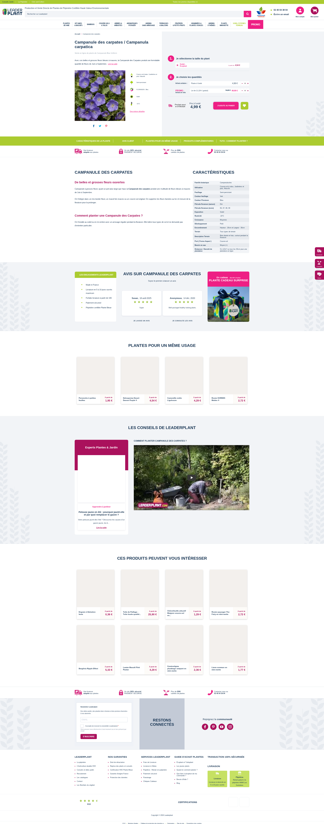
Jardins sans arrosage (148, 24)
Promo (255, 24)
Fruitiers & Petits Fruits (179, 24)
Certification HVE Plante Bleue (121, 752)
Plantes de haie (66, 24)
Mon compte (300, 17)
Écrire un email (281, 14)
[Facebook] (205, 709)
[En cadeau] (228, 305)
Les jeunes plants (183, 749)
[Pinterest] (213, 709)
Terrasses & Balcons (163, 24)
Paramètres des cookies (194, 816)
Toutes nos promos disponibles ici (185, 2)
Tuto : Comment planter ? (234, 141)
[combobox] (134, 14)
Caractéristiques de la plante (93, 141)
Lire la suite (112, 64)
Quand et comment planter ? (187, 752)
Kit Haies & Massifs (78, 24)
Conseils (319, 266)
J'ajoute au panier (226, 106)
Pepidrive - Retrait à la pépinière (155, 752)
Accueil (77, 34)
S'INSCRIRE (89, 719)
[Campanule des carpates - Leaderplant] (100, 95)
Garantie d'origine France (119, 756)
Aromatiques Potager (132, 24)
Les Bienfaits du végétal (86, 768)
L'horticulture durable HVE (86, 749)
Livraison (319, 254)
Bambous (90, 24)
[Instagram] (230, 709)
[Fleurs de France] (261, 12)
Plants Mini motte (224, 24)
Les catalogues (82, 760)
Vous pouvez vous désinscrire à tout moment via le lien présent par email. (103, 712)
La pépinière (81, 745)
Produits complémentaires (199, 141)
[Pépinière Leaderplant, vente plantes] (13, 12)
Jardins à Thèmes (211, 24)
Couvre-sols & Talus (104, 24)
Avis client (128, 141)
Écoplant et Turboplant (185, 745)
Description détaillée (137, 111)
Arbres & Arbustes (118, 24)
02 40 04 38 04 (281, 10)
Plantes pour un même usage (162, 141)
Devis (319, 278)
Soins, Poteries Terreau (239, 24)
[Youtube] (222, 709)
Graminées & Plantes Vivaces (196, 24)
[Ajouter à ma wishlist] (244, 106)
